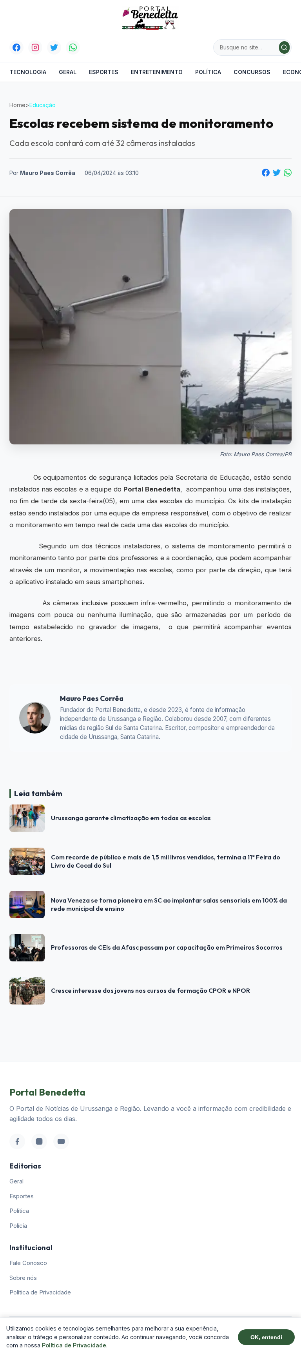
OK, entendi (266, 1337)
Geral (67, 72)
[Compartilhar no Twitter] (277, 173)
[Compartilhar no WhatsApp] (288, 173)
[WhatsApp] (73, 47)
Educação (42, 105)
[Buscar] (284, 47)
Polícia (18, 1225)
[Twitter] (54, 47)
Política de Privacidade (40, 1292)
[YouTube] (61, 1141)
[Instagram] (35, 47)
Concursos (252, 72)
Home (17, 105)
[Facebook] (16, 47)
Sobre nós (23, 1277)
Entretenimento (157, 72)
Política (208, 72)
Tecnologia (27, 72)
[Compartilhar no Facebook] (266, 173)
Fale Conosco (28, 1263)
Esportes (103, 72)
